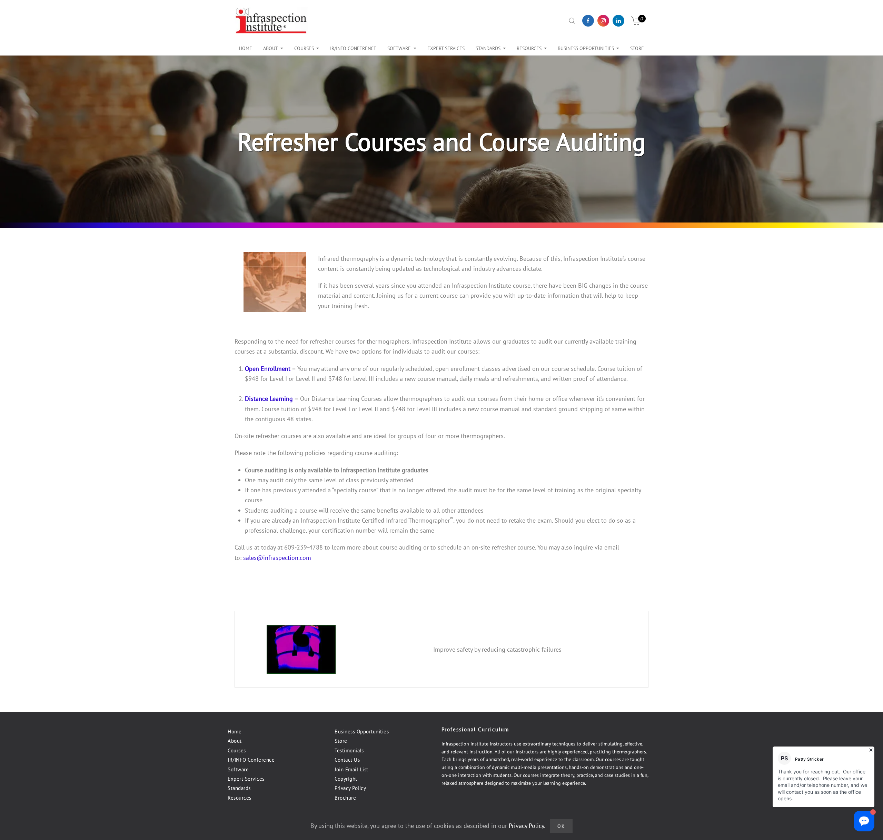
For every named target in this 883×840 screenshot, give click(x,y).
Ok (561, 826)
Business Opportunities (362, 731)
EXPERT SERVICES (446, 48)
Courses (304, 48)
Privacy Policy (350, 788)
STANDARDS (488, 48)
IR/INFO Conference (251, 760)
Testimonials (349, 750)
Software (399, 48)
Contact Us (347, 760)
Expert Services (246, 778)
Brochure (345, 797)
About (270, 48)
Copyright (346, 778)
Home (245, 48)
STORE (637, 48)
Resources (529, 48)
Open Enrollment (267, 369)
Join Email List (351, 769)
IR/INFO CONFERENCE (353, 48)
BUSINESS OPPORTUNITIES (586, 48)
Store (341, 741)
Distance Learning (269, 399)
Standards (239, 788)
